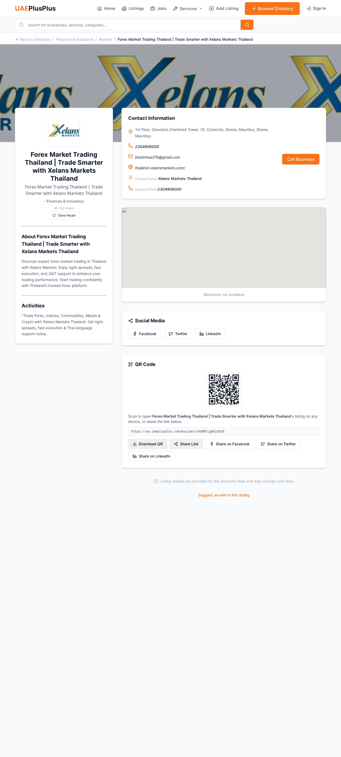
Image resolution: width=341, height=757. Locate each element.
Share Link (189, 444)
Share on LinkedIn (154, 456)
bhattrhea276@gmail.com (157, 157)
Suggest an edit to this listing (224, 495)
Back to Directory (35, 39)
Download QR (151, 444)
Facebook (147, 333)
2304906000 (147, 146)
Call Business (301, 159)
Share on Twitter (281, 444)
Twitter (181, 333)
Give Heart (67, 215)
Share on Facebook (233, 444)
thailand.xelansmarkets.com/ (160, 168)
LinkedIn (213, 333)
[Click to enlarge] (224, 389)
